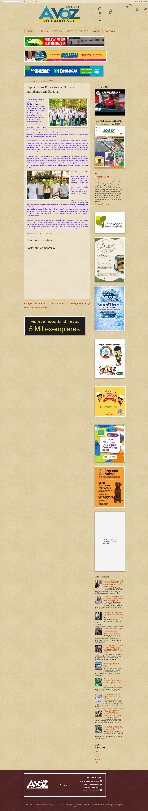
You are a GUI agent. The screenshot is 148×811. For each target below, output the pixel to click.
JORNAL (96, 31)
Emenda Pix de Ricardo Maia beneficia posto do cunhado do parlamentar (113, 614)
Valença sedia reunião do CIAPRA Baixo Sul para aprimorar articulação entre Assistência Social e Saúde (112, 713)
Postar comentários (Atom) (38, 308)
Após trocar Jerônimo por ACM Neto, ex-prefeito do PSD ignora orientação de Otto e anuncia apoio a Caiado (113, 583)
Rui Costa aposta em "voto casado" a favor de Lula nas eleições (112, 696)
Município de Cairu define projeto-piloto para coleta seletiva (111, 664)
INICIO (30, 31)
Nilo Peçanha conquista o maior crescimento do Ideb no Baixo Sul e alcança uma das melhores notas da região (113, 631)
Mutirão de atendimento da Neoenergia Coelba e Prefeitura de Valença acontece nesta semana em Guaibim (113, 681)
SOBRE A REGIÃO (103, 177)
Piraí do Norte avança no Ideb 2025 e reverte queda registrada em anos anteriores (113, 727)
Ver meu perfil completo (102, 204)
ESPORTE (83, 31)
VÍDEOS (70, 31)
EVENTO (97, 757)
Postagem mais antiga (80, 303)
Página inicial (58, 303)
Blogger (74, 807)
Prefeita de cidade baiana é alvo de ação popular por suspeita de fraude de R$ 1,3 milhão (113, 598)
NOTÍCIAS (43, 31)
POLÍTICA (57, 31)
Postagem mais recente (34, 303)
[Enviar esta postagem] (57, 233)
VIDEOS (97, 765)
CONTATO (110, 31)
